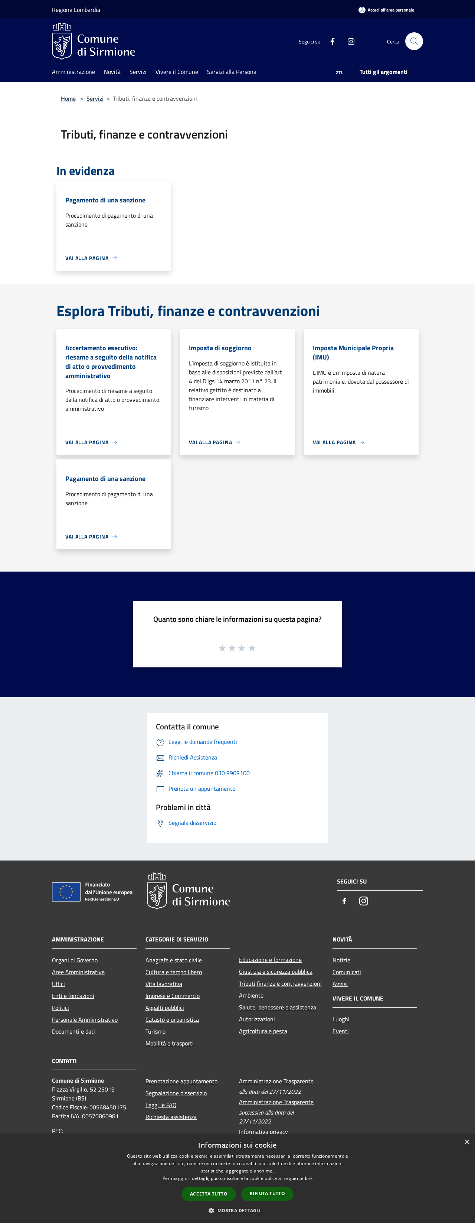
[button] (237, 1210)
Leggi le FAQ (161, 1104)
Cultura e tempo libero (173, 971)
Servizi (95, 98)
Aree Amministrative (78, 971)
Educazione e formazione (270, 959)
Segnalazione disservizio (176, 1093)
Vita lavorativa (163, 983)
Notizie (341, 960)
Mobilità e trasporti (169, 1043)
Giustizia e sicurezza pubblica (275, 971)
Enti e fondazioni (73, 995)
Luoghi (341, 1019)
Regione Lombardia (76, 9)
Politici (60, 1007)
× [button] (466, 1142)
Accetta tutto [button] (208, 1194)
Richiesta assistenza (171, 1116)
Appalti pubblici (164, 1007)
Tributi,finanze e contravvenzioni (280, 983)
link (308, 1178)
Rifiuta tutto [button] (267, 1193)
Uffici (58, 983)
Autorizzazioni (257, 1019)
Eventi (340, 1031)
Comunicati (346, 971)
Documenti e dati (73, 1031)
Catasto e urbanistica (172, 1019)
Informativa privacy (263, 1131)
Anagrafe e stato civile (173, 960)
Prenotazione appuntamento (181, 1081)
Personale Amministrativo (85, 1019)
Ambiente (251, 995)
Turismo (155, 1031)
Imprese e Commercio (172, 995)
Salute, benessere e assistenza (277, 1007)
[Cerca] (414, 41)
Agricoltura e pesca (263, 1031)
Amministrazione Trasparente (276, 1081)
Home (68, 98)
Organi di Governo (75, 960)
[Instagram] (348, 40)
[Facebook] (329, 40)
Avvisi (340, 983)
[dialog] (237, 1178)
